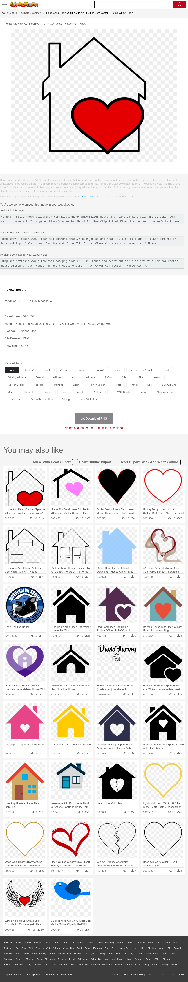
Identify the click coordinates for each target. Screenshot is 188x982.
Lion (143, 948)
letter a (29, 370)
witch (76, 384)
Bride (34, 953)
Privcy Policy (138, 974)
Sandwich (84, 964)
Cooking (164, 964)
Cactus (47, 942)
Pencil (72, 959)
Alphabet (167, 959)
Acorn (18, 942)
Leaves (37, 942)
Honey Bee (124, 948)
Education (83, 959)
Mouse (161, 948)
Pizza (137, 964)
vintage (66, 399)
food (166, 370)
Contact (152, 974)
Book (39, 959)
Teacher (30, 959)
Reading (62, 959)
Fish (107, 948)
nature (98, 392)
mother (51, 953)
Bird (31, 948)
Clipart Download (31, 12)
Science (139, 959)
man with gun (165, 392)
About (115, 974)
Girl (124, 953)
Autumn (28, 942)
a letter (90, 377)
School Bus (96, 959)
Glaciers (90, 942)
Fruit (66, 964)
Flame (80, 942)
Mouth (147, 953)
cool (149, 384)
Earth (65, 942)
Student (20, 959)
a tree (125, 377)
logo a (100, 370)
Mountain (140, 942)
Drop (174, 942)
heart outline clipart (95, 462)
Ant (17, 948)
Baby (26, 953)
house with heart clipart (51, 462)
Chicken (56, 948)
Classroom (50, 959)
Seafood (95, 964)
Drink (46, 964)
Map (107, 959)
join (10, 392)
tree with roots (120, 392)
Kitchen (118, 964)
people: (8, 953)
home (11, 370)
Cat (48, 948)
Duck (79, 948)
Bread (154, 964)
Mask (18, 953)
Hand (172, 953)
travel (134, 384)
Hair (118, 953)
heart (117, 384)
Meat (73, 964)
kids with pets (89, 399)
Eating (145, 964)
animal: (8, 948)
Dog (72, 948)
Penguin (178, 948)
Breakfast (18, 964)
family (42, 953)
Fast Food (57, 964)
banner (82, 370)
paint (64, 392)
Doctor (77, 953)
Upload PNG (177, 974)
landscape (14, 399)
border (48, 392)
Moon (120, 942)
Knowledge (117, 959)
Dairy (28, 964)
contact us (88, 196)
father (138, 953)
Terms (125, 974)
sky (141, 377)
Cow (65, 948)
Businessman (65, 953)
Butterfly (40, 948)
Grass (100, 942)
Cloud (167, 942)
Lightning (110, 942)
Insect (135, 948)
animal (40, 377)
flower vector (97, 384)
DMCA (163, 974)
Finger (164, 953)
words (80, 392)
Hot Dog (175, 964)
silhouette (28, 392)
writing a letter (17, 377)
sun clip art (169, 384)
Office (157, 959)
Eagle (88, 948)
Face (155, 953)
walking (101, 953)
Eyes (91, 953)
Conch (57, 942)
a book (57, 377)
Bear (24, 948)
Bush (158, 942)
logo (74, 377)
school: (8, 959)
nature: (8, 942)
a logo (64, 370)
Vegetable (107, 964)
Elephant (97, 948)
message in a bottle (141, 370)
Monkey (152, 948)
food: (7, 964)
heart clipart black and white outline (149, 462)
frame (143, 392)
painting (58, 384)
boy (131, 953)
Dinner (128, 964)
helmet (156, 377)
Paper (149, 959)
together (39, 384)
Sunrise (129, 942)
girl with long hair (42, 399)
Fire (73, 942)
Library (129, 959)
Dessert (37, 964)
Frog (114, 948)
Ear (85, 953)
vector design (16, 384)
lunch (47, 370)
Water (150, 942)
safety (108, 377)
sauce (117, 370)
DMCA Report (16, 289)
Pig (169, 948)
